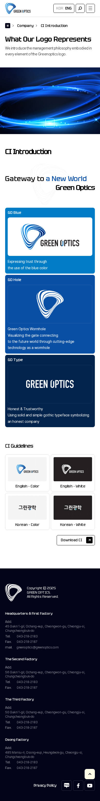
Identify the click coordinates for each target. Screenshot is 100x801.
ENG (68, 8)
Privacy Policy (45, 785)
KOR (59, 8)
